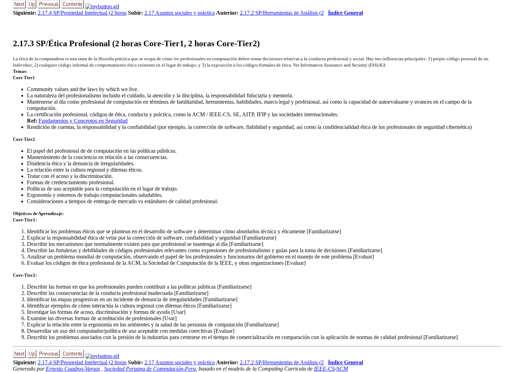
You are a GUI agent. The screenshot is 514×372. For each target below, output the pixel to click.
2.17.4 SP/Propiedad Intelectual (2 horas (82, 13)
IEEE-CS (324, 369)
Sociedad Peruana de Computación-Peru (150, 369)
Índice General (345, 13)
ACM (342, 369)
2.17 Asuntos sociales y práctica (179, 13)
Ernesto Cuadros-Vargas (73, 369)
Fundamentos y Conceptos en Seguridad (83, 121)
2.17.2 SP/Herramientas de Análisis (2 (282, 13)
